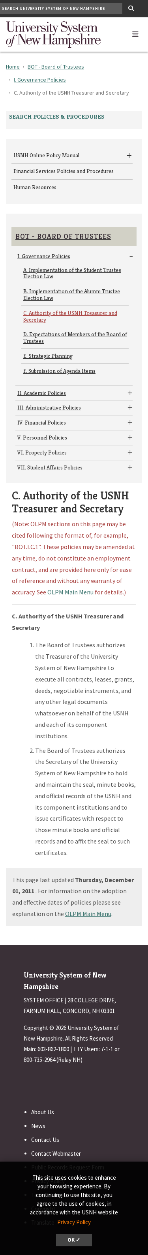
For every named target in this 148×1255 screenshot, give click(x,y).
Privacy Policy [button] (74, 1222)
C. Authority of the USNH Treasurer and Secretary (70, 316)
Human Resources (34, 187)
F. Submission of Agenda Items (59, 370)
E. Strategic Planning (48, 355)
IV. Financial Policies (41, 422)
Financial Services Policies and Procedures (63, 171)
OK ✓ (74, 1239)
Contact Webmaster (56, 1153)
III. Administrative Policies (49, 407)
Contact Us (45, 1139)
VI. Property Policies (42, 452)
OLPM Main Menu (70, 592)
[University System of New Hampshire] (53, 33)
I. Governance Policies (40, 79)
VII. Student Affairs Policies (49, 467)
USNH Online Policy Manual (46, 155)
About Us (42, 1112)
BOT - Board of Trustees (56, 66)
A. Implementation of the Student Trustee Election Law (72, 273)
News (38, 1126)
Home (13, 66)
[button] (135, 32)
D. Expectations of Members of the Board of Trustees (75, 337)
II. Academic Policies (41, 393)
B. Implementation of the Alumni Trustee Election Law (71, 295)
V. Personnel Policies (42, 437)
